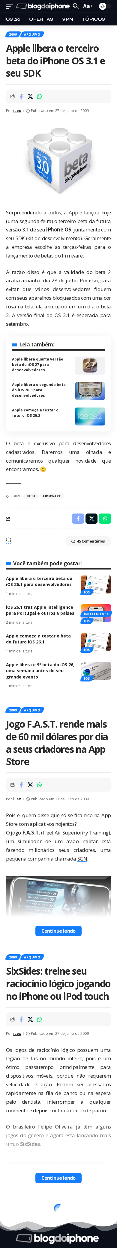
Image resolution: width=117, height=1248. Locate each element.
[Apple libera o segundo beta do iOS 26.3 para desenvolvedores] (90, 391)
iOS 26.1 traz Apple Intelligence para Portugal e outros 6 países (40, 610)
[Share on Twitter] (30, 96)
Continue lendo (58, 931)
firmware (52, 496)
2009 (13, 34)
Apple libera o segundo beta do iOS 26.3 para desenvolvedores (39, 390)
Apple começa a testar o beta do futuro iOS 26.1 (38, 639)
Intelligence (96, 614)
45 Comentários (91, 541)
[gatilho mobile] (11, 6)
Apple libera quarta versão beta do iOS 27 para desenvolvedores (37, 364)
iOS (87, 592)
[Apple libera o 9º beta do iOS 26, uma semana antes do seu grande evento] (96, 671)
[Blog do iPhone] (43, 6)
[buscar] (75, 6)
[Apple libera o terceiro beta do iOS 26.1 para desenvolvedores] (96, 584)
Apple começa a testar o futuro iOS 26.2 (35, 413)
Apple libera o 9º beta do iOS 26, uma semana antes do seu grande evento (40, 671)
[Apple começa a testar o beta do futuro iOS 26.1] (96, 642)
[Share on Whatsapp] (39, 96)
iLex (17, 110)
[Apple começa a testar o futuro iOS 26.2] (90, 416)
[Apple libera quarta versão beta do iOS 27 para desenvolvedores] (90, 366)
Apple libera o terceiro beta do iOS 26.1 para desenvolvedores (39, 581)
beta (31, 496)
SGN (82, 858)
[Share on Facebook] (21, 96)
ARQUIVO (32, 34)
